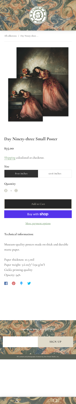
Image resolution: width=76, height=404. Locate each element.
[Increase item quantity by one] (16, 191)
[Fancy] (21, 283)
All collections (10, 35)
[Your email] (20, 341)
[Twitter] (29, 283)
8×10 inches (21, 173)
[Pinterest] (13, 283)
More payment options (38, 223)
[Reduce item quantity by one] (6, 191)
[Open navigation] (8, 18)
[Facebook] (6, 283)
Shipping (9, 157)
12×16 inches (54, 173)
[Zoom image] (38, 85)
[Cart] (68, 18)
